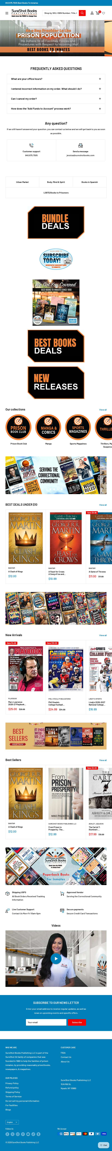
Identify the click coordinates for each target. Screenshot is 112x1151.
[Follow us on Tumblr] (38, 1134)
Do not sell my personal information (22, 1101)
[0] (97, 13)
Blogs (8, 1109)
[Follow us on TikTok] (33, 1134)
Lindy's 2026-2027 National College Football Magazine (97, 703)
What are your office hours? (26, 78)
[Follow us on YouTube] (28, 1134)
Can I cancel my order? (24, 98)
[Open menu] (6, 13)
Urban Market (22, 182)
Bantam (11, 568)
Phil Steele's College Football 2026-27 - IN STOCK (57, 703)
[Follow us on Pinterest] (23, 1134)
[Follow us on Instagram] (18, 1134)
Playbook (12, 698)
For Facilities (11, 1105)
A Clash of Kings (15, 571)
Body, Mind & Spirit (56, 182)
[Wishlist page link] (103, 13)
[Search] (82, 13)
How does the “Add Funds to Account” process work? (41, 108)
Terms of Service (13, 1096)
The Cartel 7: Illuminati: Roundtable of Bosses (95, 828)
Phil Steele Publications (59, 699)
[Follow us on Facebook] (7, 1134)
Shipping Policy (12, 1092)
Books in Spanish (90, 182)
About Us (65, 1061)
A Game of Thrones (97, 571)
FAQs (63, 1052)
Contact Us (66, 1057)
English (10, 1122)
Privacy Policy (12, 1083)
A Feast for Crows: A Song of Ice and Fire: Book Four (56, 572)
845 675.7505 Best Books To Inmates (21, 3)
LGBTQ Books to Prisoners (56, 192)
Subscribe (77, 1022)
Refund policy (12, 1087)
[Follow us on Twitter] (12, 1134)
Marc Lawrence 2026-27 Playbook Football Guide (16, 703)
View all (103, 409)
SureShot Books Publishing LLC (62, 824)
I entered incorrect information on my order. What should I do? (46, 88)
